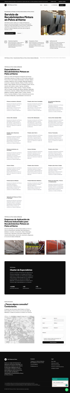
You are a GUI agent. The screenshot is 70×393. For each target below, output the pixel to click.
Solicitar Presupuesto (9, 33)
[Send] (67, 385)
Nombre (44, 318)
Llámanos (19, 33)
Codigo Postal (45, 327)
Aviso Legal (53, 361)
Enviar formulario (53, 342)
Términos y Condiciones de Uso (49, 339)
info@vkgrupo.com (34, 366)
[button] (19, 329)
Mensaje (44, 332)
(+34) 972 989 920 (34, 364)
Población (56, 327)
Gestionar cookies (62, 1)
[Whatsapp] (66, 389)
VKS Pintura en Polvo (12, 5)
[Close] (67, 379)
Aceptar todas (53, 1)
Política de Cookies (55, 363)
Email (44, 323)
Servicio (55, 318)
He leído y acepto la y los (52, 339)
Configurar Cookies (55, 368)
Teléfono (56, 323)
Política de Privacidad (55, 338)
